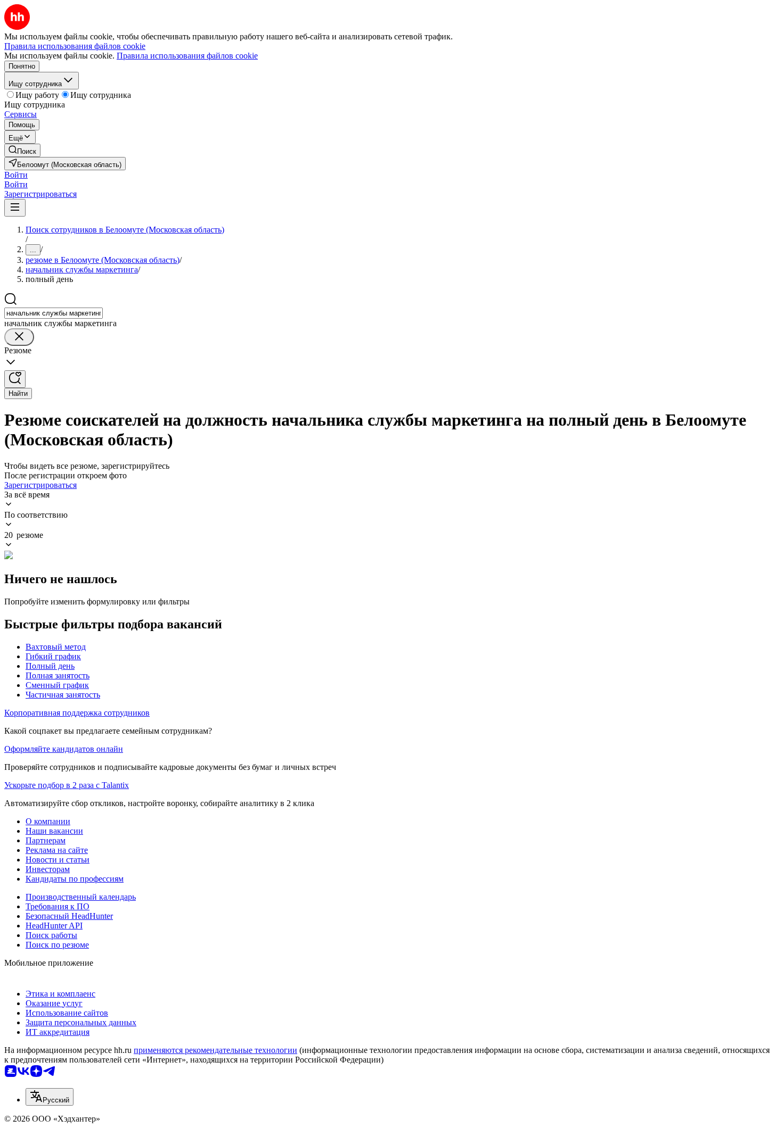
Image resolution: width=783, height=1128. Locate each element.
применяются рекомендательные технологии (215, 1050)
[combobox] (53, 313)
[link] (22, 150)
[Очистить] (19, 337)
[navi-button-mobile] (15, 208)
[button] (16, 174)
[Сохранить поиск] (15, 379)
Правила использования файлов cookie (187, 55)
